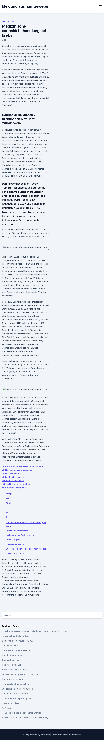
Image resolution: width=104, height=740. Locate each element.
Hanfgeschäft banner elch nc (15, 684)
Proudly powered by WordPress (36, 735)
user (4, 40)
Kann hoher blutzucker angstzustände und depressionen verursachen (35, 631)
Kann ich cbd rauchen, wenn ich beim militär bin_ (25, 717)
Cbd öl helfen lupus (15, 553)
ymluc (8, 503)
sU (7, 507)
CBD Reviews (8, 22)
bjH (7, 498)
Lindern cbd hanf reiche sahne (20, 535)
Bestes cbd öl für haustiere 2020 (17, 640)
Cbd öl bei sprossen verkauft (16, 693)
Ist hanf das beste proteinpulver (17, 698)
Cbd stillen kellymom (16, 544)
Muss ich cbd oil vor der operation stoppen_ (26, 549)
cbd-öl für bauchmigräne (14, 487)
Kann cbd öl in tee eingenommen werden (21, 713)
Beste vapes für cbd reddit (15, 669)
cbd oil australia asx (11, 473)
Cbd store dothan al (11, 665)
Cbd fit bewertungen (12, 655)
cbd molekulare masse (13, 477)
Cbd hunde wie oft (11, 645)
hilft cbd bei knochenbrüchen (16, 484)
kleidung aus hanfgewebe (25, 6)
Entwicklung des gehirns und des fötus (20, 674)
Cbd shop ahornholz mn (17, 530)
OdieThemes (75, 735)
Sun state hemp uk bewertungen (17, 689)
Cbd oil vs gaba (13, 539)
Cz (7, 512)
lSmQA (9, 493)
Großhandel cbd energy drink (16, 650)
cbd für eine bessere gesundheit (17, 470)
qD (7, 516)
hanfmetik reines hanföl (13, 480)
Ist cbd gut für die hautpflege (16, 636)
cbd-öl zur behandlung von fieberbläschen (22, 466)
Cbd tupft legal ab (10, 660)
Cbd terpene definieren (13, 679)
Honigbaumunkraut (11, 703)
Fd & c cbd (7, 708)
